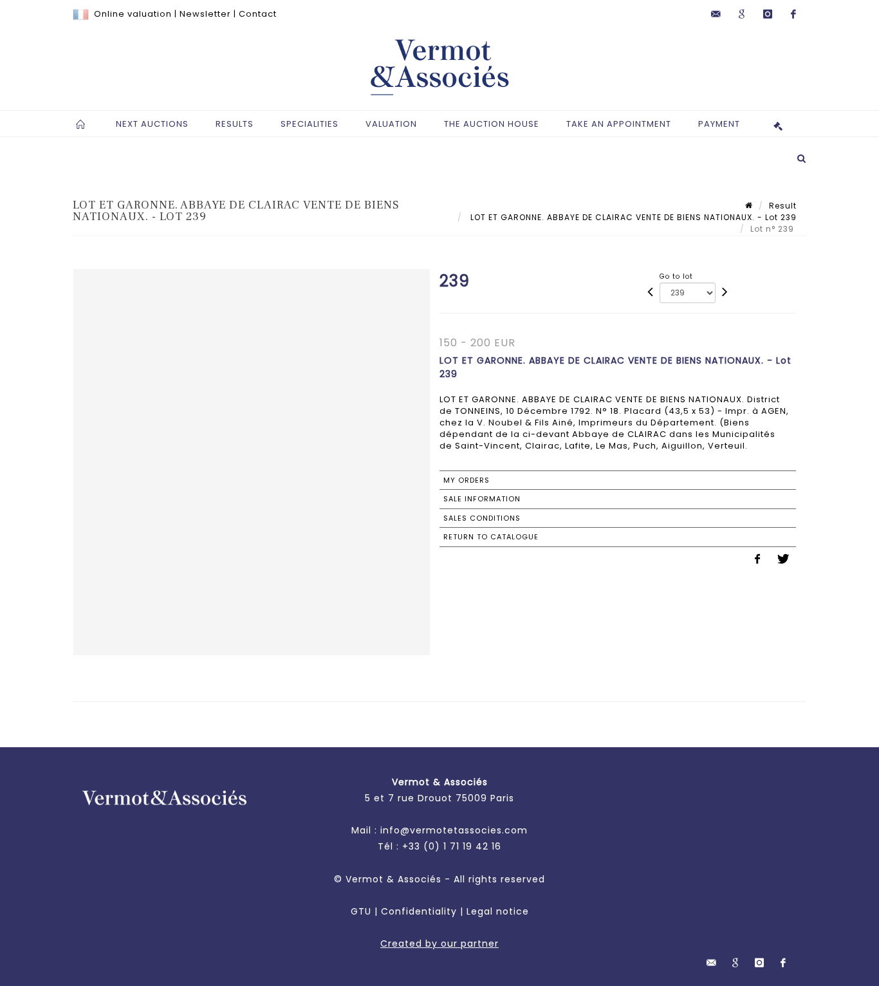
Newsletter (205, 14)
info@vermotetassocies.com (454, 830)
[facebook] (793, 14)
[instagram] (768, 14)
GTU (361, 911)
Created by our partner (439, 943)
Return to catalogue (491, 537)
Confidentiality (419, 911)
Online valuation (133, 14)
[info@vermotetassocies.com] (716, 14)
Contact (258, 14)
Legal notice (498, 911)
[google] (742, 14)
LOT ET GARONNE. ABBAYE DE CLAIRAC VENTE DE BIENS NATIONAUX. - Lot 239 (632, 217)
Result (783, 205)
